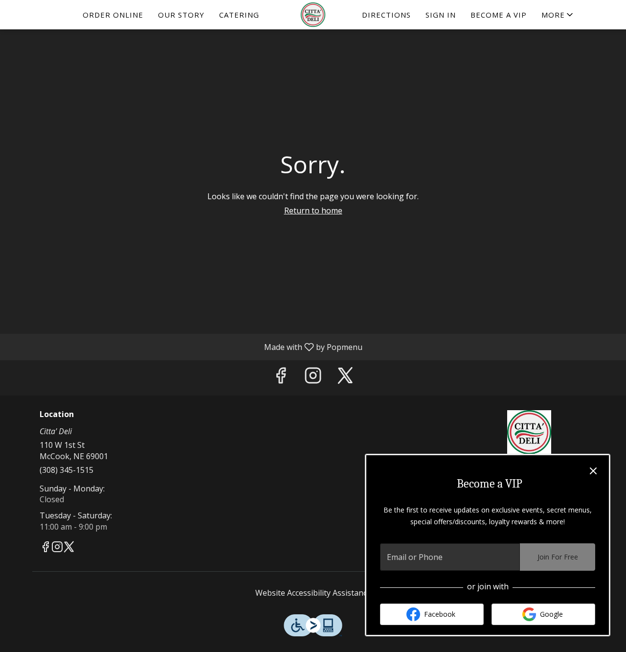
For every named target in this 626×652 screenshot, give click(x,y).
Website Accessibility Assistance (313, 592)
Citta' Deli (529, 432)
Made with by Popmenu (184, 346)
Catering (239, 15)
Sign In (440, 15)
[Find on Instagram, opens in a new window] (313, 377)
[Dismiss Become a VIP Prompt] (593, 471)
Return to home (313, 210)
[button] (558, 14)
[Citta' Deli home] (313, 14)
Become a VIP (498, 15)
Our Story (181, 15)
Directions (386, 15)
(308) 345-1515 (66, 470)
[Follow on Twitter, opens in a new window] (345, 377)
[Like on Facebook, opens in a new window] (281, 377)
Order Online (113, 15)
